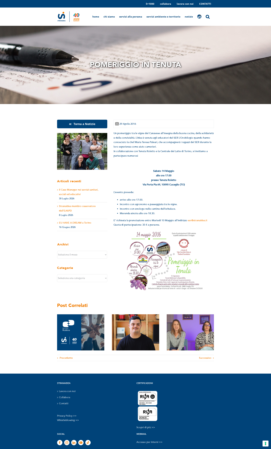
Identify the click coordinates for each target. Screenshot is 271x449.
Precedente (66, 358)
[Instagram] (66, 442)
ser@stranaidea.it (197, 220)
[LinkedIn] (74, 442)
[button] (210, 16)
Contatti (63, 403)
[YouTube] (81, 442)
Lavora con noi (67, 391)
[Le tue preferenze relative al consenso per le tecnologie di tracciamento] (265, 443)
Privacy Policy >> (67, 415)
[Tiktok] (88, 442)
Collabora (64, 397)
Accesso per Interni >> (149, 442)
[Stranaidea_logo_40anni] (68, 11)
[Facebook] (59, 442)
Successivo (205, 358)
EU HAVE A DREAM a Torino (75, 222)
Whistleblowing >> (68, 420)
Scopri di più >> (145, 427)
